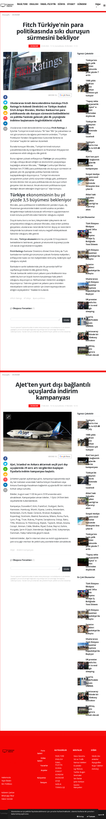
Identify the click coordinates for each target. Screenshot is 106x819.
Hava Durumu (79, 756)
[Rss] (25, 763)
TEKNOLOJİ (60, 787)
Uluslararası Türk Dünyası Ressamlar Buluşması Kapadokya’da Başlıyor (93, 286)
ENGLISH (34, 4)
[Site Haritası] (3, 768)
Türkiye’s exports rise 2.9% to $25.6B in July (93, 147)
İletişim (43, 782)
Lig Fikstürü (78, 769)
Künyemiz (41, 777)
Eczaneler (77, 765)
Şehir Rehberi (79, 781)
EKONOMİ (16, 15)
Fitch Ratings (17, 251)
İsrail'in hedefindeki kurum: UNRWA (92, 321)
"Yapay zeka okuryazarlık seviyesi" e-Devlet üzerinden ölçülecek (92, 108)
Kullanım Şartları (7, 792)
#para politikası (39, 298)
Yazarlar (44, 765)
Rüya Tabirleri (97, 765)
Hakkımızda (6, 777)
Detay (81, 816)
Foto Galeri (41, 752)
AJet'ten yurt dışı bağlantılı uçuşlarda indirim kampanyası (92, 162)
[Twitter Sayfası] (7, 763)
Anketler (95, 759)
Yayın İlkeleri (6, 780)
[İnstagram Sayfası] (11, 763)
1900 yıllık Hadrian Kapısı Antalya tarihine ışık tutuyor (92, 88)
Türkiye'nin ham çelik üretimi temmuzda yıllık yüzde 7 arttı (92, 68)
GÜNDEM (81, 4)
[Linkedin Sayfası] (20, 763)
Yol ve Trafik (79, 759)
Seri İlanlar (78, 778)
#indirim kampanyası (25, 550)
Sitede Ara (96, 756)
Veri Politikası (6, 784)
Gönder (66, 320)
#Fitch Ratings (16, 298)
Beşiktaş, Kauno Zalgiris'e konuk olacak (92, 350)
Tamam (91, 816)
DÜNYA (61, 4)
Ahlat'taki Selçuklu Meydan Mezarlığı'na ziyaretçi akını (92, 202)
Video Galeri (41, 759)
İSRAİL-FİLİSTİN (48, 4)
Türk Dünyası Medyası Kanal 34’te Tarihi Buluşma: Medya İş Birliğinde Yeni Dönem (92, 234)
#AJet (12, 550)
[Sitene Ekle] (7, 768)
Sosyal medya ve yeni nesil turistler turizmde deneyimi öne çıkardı (93, 181)
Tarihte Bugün (79, 772)
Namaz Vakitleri (80, 762)
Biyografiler (96, 762)
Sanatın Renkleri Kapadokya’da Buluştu (93, 269)
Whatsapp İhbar (7, 795)
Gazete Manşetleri (78, 786)
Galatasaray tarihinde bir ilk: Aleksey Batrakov (92, 336)
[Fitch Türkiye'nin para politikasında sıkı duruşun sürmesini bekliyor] (37, 71)
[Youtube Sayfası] (16, 763)
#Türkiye (27, 298)
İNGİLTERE (22, 4)
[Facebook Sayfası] (2, 763)
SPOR (57, 781)
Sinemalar (78, 775)
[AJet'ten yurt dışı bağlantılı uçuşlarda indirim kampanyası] (37, 431)
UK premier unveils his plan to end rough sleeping (91, 305)
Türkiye (47, 158)
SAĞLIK (58, 784)
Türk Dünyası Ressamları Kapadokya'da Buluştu (93, 254)
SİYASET (71, 4)
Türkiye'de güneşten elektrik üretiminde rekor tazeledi (91, 129)
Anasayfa (6, 15)
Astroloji (95, 769)
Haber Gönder (7, 799)
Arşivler (43, 770)
